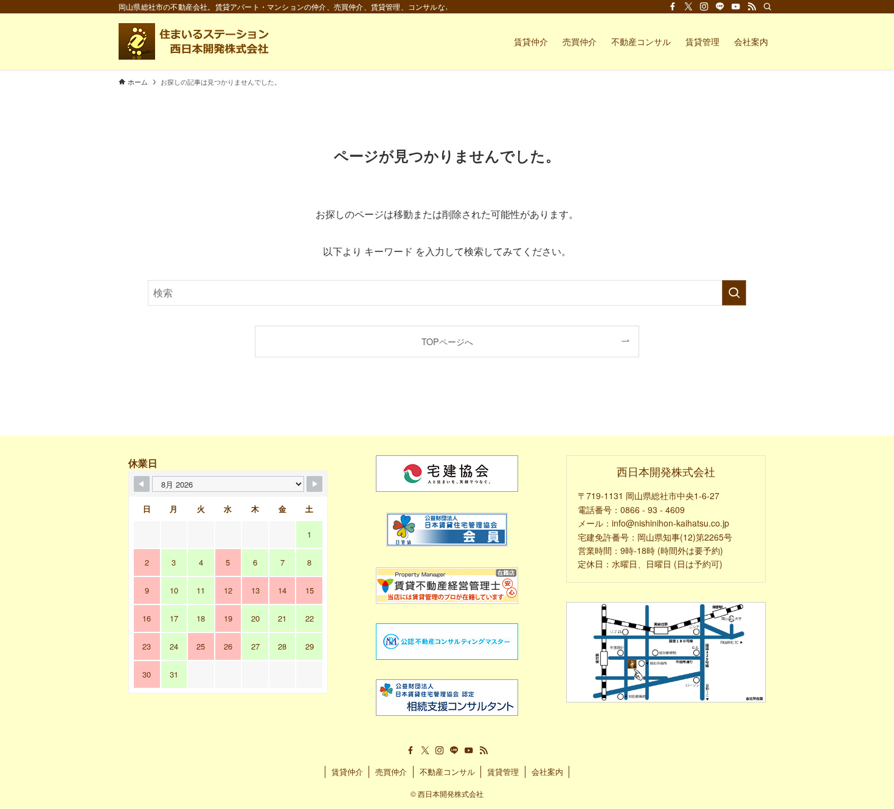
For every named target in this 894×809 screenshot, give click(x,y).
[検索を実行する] (734, 293)
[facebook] (673, 6)
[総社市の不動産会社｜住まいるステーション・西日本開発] (195, 41)
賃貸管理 (503, 771)
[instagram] (704, 6)
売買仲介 (391, 771)
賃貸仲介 (347, 771)
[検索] (767, 6)
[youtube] (736, 6)
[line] (720, 6)
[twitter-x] (688, 6)
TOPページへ (447, 341)
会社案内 (547, 771)
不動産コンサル (447, 771)
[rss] (752, 6)
